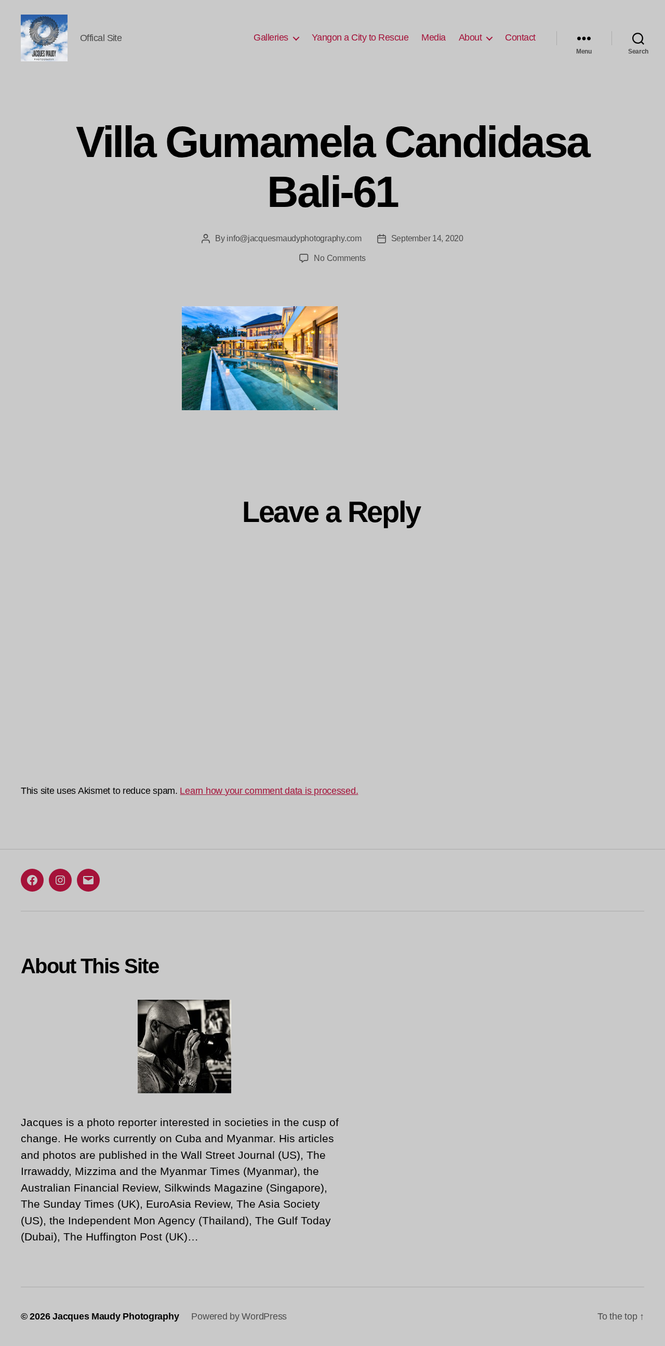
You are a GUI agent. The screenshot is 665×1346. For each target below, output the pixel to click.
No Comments (339, 258)
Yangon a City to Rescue (360, 37)
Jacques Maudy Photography (115, 1316)
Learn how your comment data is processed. (269, 791)
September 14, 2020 (427, 238)
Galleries (271, 37)
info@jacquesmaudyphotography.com (294, 238)
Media (433, 37)
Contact (520, 37)
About (470, 37)
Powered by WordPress (239, 1316)
